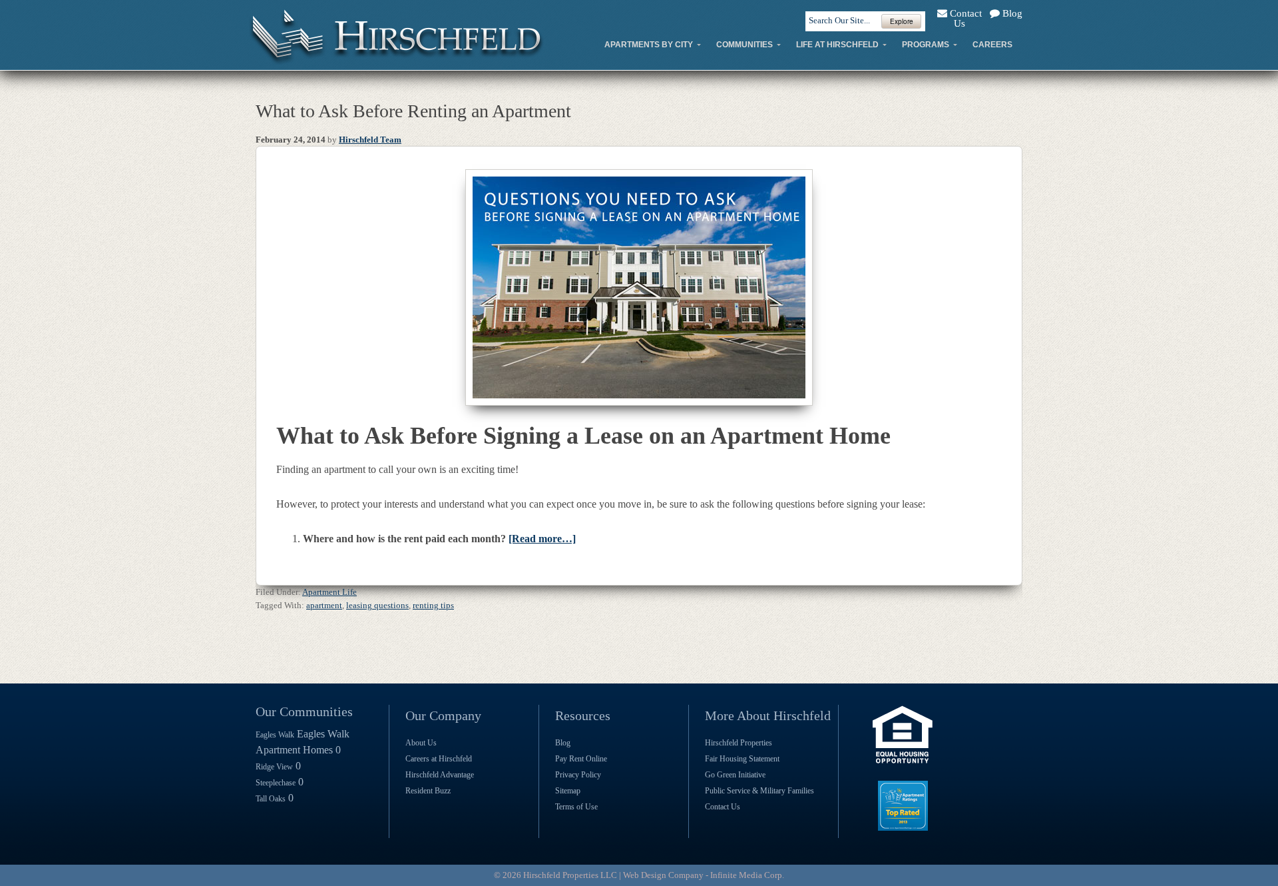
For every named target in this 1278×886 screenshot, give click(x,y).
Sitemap (567, 790)
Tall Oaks (271, 798)
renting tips (433, 605)
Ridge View (274, 766)
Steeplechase (276, 782)
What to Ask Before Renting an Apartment (413, 111)
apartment (324, 605)
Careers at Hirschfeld (438, 758)
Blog (1011, 13)
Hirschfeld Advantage (439, 774)
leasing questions (377, 605)
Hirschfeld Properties (738, 742)
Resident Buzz (428, 790)
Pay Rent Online (581, 758)
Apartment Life (329, 592)
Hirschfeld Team (370, 140)
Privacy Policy (578, 774)
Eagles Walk (275, 734)
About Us (421, 742)
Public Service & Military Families (759, 790)
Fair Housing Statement (742, 758)
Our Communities (304, 711)
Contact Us (964, 18)
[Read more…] (542, 538)
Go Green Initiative (735, 774)
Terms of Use (576, 806)
